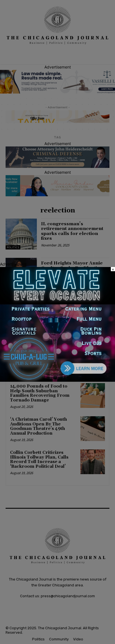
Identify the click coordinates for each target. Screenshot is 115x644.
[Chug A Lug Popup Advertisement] (57, 380)
